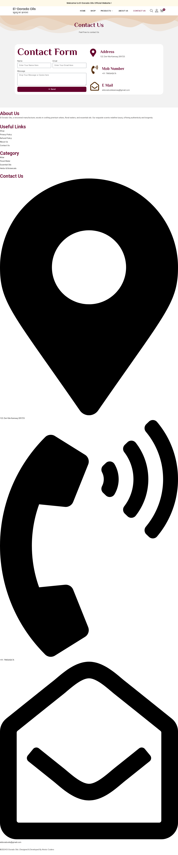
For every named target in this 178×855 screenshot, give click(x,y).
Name (19, 61)
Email (55, 61)
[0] (161, 10)
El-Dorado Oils (24, 9)
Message (21, 71)
